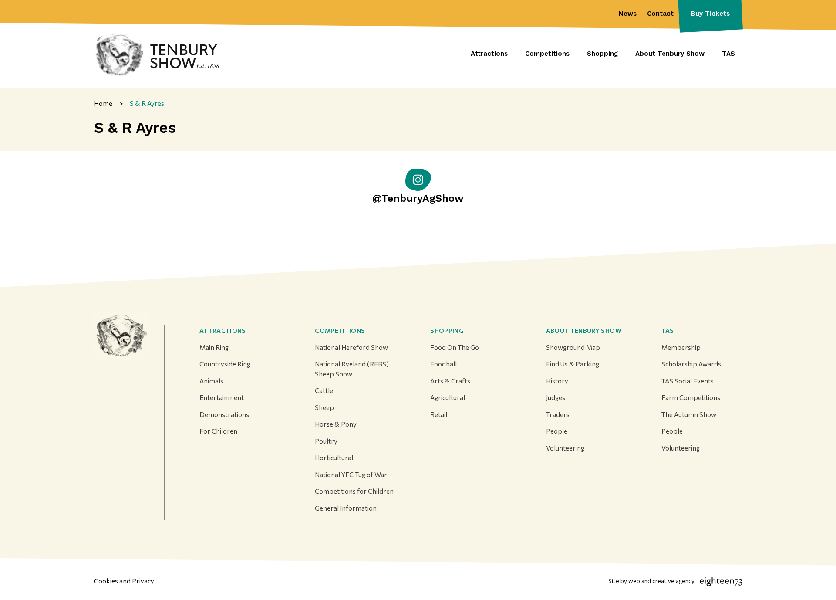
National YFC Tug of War (351, 474)
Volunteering (565, 448)
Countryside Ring (224, 364)
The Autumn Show (688, 414)
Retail (438, 414)
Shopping (447, 330)
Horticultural (334, 457)
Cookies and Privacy (124, 581)
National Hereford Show (351, 347)
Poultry (326, 441)
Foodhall (443, 364)
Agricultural (447, 397)
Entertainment (221, 397)
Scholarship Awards (691, 364)
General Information (346, 508)
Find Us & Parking (572, 364)
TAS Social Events (687, 381)
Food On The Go (454, 347)
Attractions (222, 330)
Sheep (324, 407)
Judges (555, 397)
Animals (211, 381)
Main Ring (214, 347)
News (628, 13)
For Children (218, 431)
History (557, 381)
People (556, 431)
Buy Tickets (710, 13)
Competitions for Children (354, 491)
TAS (667, 330)
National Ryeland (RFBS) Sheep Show (352, 369)
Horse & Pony (336, 424)
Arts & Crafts (450, 381)
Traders (558, 414)
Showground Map (573, 347)
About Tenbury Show (584, 330)
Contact (660, 13)
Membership (681, 347)
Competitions (340, 330)
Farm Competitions (690, 397)
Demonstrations (224, 414)
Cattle (324, 390)
